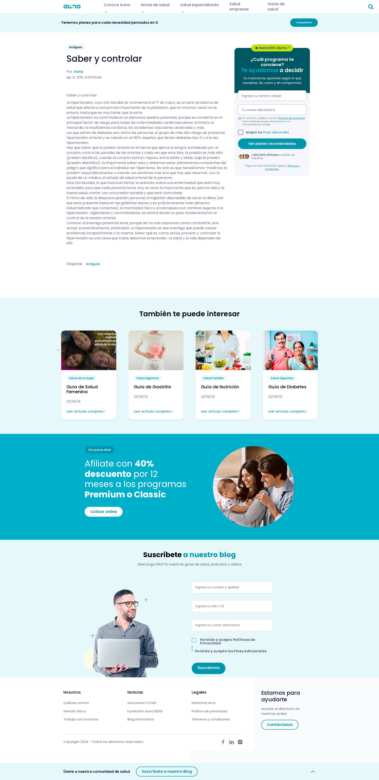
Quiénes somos (76, 702)
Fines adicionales (276, 132)
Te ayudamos (304, 22)
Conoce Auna (117, 4)
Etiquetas (74, 264)
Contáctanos (280, 724)
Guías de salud (276, 6)
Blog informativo (140, 719)
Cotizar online (103, 511)
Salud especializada (199, 4)
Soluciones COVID (141, 702)
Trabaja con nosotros (80, 719)
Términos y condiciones (211, 719)
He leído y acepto (227, 641)
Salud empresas (239, 6)
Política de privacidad (209, 711)
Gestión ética (74, 711)
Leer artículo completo (85, 411)
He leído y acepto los (230, 651)
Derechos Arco (204, 702)
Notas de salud (155, 4)
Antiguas (93, 263)
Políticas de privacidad (292, 118)
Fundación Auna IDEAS (145, 711)
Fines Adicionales (250, 651)
